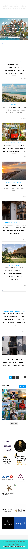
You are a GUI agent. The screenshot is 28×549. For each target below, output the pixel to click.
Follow (23, 386)
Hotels (16, 19)
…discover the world (14, 5)
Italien (23, 311)
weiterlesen (14, 39)
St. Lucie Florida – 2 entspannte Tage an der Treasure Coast (14, 188)
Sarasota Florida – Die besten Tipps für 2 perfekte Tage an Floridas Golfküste (14, 110)
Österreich (19, 222)
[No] (26, 544)
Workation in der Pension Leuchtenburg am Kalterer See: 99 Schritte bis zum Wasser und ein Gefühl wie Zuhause (14, 319)
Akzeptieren (6, 546)
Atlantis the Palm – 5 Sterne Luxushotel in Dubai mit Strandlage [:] (14, 28)
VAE (19, 19)
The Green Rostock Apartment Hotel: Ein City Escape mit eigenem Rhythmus (14, 362)
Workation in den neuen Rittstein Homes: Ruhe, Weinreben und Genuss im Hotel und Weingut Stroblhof (14, 273)
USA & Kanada (17, 62)
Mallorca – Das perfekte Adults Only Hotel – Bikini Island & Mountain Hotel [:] (14, 148)
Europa (15, 143)
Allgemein (10, 19)
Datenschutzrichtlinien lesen (17, 546)
